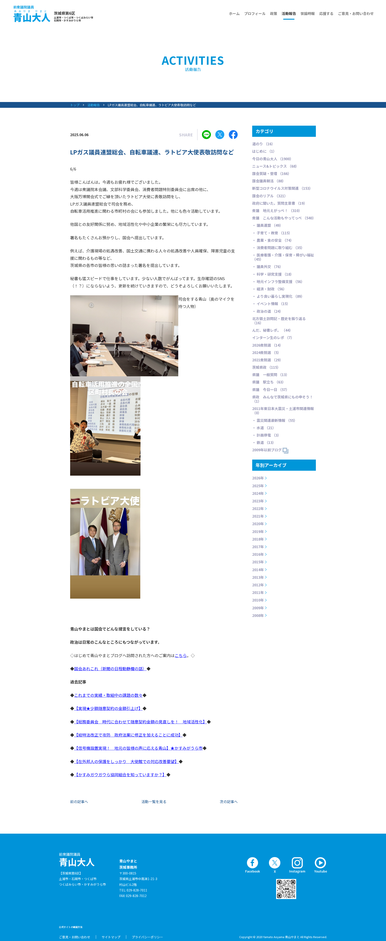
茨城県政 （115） (266, 367)
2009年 (258, 607)
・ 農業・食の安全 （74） (273, 240)
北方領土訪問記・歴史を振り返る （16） (279, 320)
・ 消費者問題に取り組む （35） (278, 247)
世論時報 (307, 13)
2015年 (258, 561)
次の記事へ (229, 801)
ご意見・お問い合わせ (356, 13)
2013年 (258, 577)
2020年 (258, 523)
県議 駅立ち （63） (269, 382)
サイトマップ (111, 937)
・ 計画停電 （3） (266, 435)
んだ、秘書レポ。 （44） (272, 330)
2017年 (258, 546)
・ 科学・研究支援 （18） (273, 274)
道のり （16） (263, 143)
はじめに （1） (264, 151)
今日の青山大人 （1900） (272, 158)
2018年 (258, 539)
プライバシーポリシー (147, 937)
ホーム (234, 13)
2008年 (258, 615)
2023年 (258, 501)
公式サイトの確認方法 (70, 927)
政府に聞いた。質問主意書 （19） (279, 203)
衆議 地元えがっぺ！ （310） (277, 210)
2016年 (258, 554)
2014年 (258, 569)
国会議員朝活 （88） (269, 180)
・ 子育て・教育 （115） (272, 232)
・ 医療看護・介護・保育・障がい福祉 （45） (283, 257)
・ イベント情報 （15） (271, 303)
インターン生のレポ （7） (273, 337)
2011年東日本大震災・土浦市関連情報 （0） (283, 410)
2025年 (258, 485)
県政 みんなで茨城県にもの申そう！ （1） (282, 399)
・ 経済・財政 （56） (269, 288)
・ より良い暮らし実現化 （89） (278, 296)
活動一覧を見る (153, 801)
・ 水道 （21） (264, 427)
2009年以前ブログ (267, 449)
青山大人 (77, 859)
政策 (273, 13)
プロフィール (255, 13)
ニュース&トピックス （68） (275, 166)
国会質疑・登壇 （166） (271, 173)
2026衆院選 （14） (267, 345)
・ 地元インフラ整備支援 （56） (278, 281)
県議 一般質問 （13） (270, 374)
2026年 (258, 478)
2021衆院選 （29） (267, 359)
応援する (326, 13)
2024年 (258, 493)
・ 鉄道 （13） (264, 442)
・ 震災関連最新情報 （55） (274, 420)
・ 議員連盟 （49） (267, 225)
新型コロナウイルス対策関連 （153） (282, 188)
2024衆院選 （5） (266, 352)
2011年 (258, 592)
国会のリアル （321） (270, 195)
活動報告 (289, 13)
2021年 (258, 516)
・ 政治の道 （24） (267, 311)
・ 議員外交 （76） (267, 266)
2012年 (258, 584)
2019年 (258, 531)
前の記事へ (79, 801)
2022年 (258, 508)
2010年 (258, 600)
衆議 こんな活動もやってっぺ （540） (284, 218)
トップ (75, 105)
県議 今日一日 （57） (270, 389)
